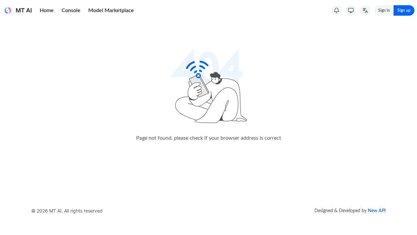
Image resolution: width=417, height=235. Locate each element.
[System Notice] (336, 10)
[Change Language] (365, 10)
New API (377, 211)
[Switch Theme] (351, 10)
